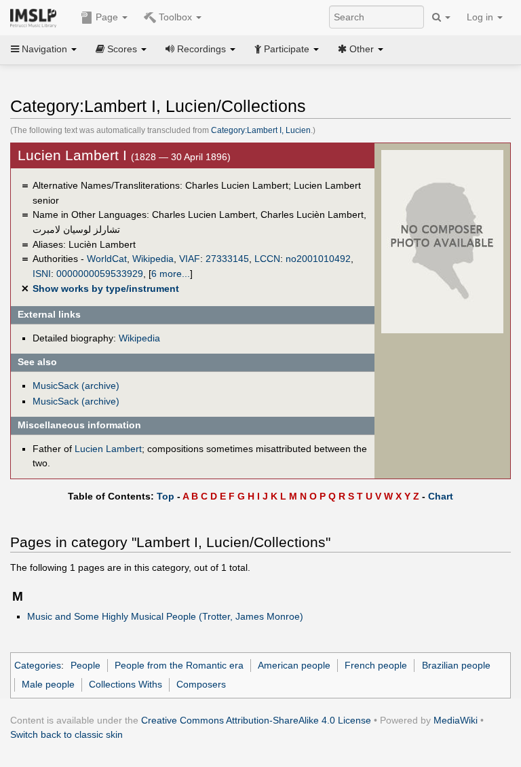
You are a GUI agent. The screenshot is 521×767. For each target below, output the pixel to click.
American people (294, 665)
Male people (48, 684)
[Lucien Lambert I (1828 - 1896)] (442, 241)
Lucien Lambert (108, 448)
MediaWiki (455, 720)
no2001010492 (318, 258)
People (85, 665)
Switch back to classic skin (66, 734)
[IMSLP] (36, 17)
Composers (201, 684)
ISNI (42, 273)
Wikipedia (153, 258)
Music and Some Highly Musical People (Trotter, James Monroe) (165, 616)
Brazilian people (456, 665)
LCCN (267, 258)
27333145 (227, 258)
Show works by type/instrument (106, 288)
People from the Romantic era (179, 665)
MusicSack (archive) (76, 385)
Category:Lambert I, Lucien (261, 130)
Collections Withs (125, 684)
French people (376, 665)
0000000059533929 (99, 273)
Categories (37, 665)
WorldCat (107, 258)
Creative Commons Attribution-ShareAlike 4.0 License (256, 720)
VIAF (189, 258)
